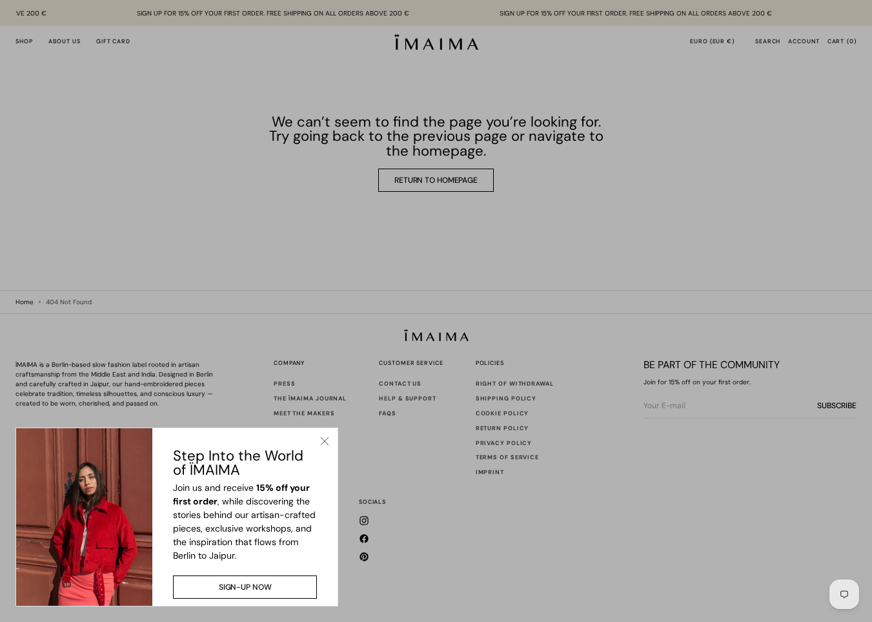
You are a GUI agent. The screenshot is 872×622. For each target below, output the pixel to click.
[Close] (324, 441)
